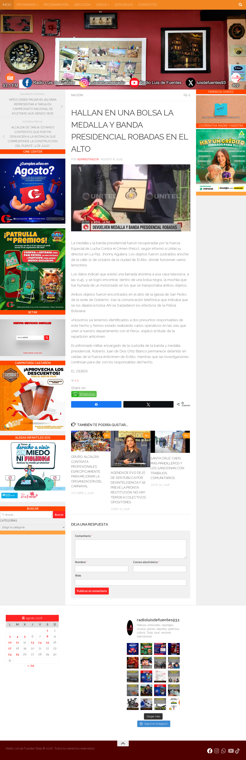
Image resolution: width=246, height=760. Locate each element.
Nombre (81, 562)
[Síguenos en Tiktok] (237, 751)
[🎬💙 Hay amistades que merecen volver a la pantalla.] (160, 649)
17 (9, 648)
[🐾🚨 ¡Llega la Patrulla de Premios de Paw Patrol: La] (146, 649)
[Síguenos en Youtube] (230, 751)
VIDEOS (101, 5)
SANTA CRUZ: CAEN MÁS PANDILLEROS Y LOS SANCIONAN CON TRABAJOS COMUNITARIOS (167, 468)
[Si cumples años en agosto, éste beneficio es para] (133, 649)
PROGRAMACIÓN (56, 5)
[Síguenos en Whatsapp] (223, 751)
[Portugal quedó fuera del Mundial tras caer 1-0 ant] (133, 663)
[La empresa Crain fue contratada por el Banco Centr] (133, 676)
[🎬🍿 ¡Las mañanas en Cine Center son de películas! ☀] (146, 676)
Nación (77, 95)
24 (10, 654)
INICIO (7, 5)
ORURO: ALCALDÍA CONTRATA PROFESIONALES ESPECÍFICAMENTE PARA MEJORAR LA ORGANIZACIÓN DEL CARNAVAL (86, 471)
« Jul (30, 665)
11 (17, 642)
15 (47, 642)
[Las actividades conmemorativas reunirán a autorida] (160, 676)
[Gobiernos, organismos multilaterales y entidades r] (160, 704)
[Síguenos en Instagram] (216, 751)
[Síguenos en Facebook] (210, 751)
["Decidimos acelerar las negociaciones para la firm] (174, 676)
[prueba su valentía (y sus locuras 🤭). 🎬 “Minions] (174, 704)
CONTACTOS (147, 5)
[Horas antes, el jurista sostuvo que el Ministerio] (174, 663)
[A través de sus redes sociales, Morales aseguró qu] (146, 690)
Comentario (83, 536)
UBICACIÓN (82, 5)
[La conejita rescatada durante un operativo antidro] (146, 704)
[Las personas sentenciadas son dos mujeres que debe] (133, 690)
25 (17, 654)
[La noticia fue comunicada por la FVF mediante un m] (133, 704)
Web (78, 575)
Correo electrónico (146, 562)
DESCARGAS (124, 5)
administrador (88, 159)
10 (10, 642)
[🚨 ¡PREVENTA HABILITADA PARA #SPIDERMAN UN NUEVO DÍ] (174, 649)
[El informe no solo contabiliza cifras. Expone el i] (160, 663)
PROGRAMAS (26, 5)
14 (40, 642)
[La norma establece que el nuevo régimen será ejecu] (174, 690)
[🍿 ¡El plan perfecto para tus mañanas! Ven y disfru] (160, 690)
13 (32, 642)
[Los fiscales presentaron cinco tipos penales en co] (146, 663)
